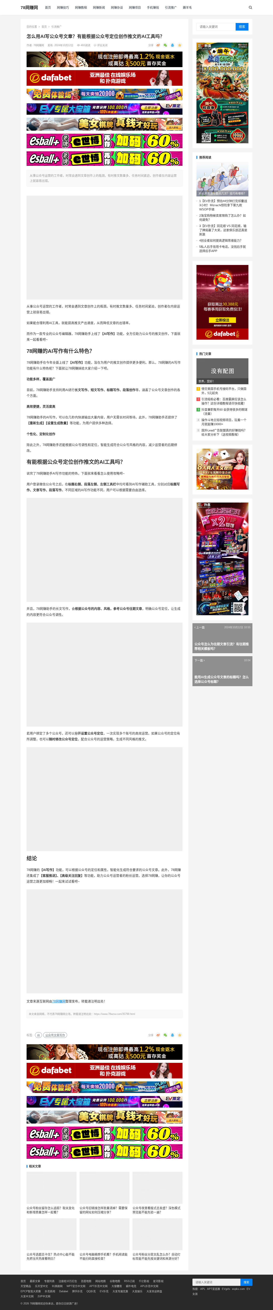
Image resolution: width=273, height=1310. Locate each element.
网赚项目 (135, 7)
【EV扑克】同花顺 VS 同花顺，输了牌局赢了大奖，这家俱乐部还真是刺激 (223, 230)
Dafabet (63, 1291)
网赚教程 (81, 7)
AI (38, 1035)
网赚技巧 (63, 7)
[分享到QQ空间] (179, 45)
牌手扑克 (77, 1291)
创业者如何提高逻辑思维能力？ (222, 240)
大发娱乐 (137, 1291)
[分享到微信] (165, 45)
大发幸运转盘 (154, 1291)
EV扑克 (104, 1291)
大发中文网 (27, 1296)
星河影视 (158, 1281)
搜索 (242, 26)
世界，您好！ (206, 381)
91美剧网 (57, 1286)
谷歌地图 (115, 1281)
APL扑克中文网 (149, 1286)
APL (202, 1288)
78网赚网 (29, 7)
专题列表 (49, 1281)
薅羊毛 (187, 7)
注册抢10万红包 (68, 1281)
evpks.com (238, 1288)
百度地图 (86, 1281)
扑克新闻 (50, 1291)
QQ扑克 (91, 1291)
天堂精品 (26, 1286)
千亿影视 (144, 1281)
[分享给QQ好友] (172, 45)
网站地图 (100, 1281)
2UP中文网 (44, 1296)
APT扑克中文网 (98, 1286)
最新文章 (35, 1281)
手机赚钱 (153, 7)
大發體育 (117, 1286)
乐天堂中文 (41, 1286)
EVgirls (226, 1288)
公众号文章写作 (55, 1035)
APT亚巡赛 (213, 1288)
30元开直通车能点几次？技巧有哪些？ (222, 193)
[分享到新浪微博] (158, 45)
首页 (48, 7)
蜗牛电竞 (131, 1286)
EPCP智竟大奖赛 (31, 1291)
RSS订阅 (129, 1281)
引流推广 (171, 7)
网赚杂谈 (117, 7)
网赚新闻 (99, 7)
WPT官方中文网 (76, 1286)
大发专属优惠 (120, 1291)
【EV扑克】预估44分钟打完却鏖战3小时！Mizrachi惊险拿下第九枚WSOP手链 (223, 205)
